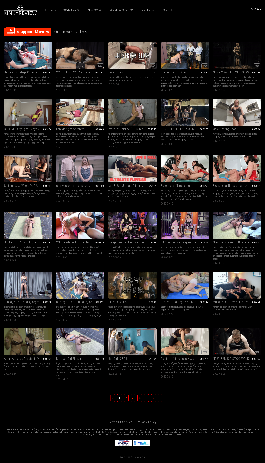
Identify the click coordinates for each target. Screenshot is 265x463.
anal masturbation (63, 250)
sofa (89, 140)
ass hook (99, 193)
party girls (146, 369)
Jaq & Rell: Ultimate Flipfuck (125, 186)
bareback (147, 193)
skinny (224, 77)
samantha (137, 369)
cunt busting (43, 137)
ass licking (89, 247)
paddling (164, 247)
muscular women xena (229, 310)
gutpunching (165, 369)
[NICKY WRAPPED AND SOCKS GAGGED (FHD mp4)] (237, 55)
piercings (140, 310)
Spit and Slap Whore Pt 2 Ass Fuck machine (28, 186)
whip (117, 366)
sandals (136, 366)
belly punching (45, 363)
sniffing (77, 140)
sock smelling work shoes (65, 143)
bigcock (81, 83)
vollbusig (91, 253)
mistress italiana (198, 137)
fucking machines (40, 193)
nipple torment (184, 196)
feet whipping (143, 137)
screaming (129, 137)
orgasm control (9, 247)
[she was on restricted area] (80, 168)
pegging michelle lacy (11, 196)
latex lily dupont (179, 140)
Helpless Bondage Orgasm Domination (28, 72)
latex (181, 134)
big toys (202, 193)
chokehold (17, 137)
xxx (151, 310)
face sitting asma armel (32, 366)
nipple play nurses (184, 199)
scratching (144, 366)
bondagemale (251, 83)
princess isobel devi (27, 196)
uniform (92, 193)
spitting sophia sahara (116, 253)
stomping (35, 137)
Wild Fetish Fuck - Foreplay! (73, 242)
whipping (111, 363)
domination (35, 80)
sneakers (95, 134)
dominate (13, 86)
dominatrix (194, 193)
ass (109, 193)
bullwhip (120, 313)
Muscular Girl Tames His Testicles (234, 302)
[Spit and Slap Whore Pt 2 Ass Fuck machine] (28, 168)
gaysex (245, 366)
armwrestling (26, 137)
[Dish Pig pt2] (132, 55)
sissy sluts (176, 250)
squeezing (216, 310)
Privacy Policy (146, 422)
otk (188, 247)
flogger (135, 137)
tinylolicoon (84, 193)
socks (64, 134)
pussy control (41, 77)
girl (89, 250)
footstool (64, 140)
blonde (58, 190)
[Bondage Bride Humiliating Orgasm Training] (80, 285)
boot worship (148, 247)
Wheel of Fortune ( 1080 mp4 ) (127, 129)
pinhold (18, 140)
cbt (73, 77)
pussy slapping (26, 140)
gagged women (225, 250)
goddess (248, 134)
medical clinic (173, 196)
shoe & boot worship (76, 137)
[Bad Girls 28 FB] (132, 341)
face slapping (113, 250)
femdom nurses (223, 196)
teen (67, 247)
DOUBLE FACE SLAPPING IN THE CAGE (184, 129)
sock (150, 366)
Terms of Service (120, 422)
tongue (82, 247)
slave (84, 80)
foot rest (84, 140)
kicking (135, 77)
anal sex (136, 190)
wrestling (164, 366)
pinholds (181, 369)
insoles (71, 140)
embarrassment (91, 190)
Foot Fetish (148, 10)
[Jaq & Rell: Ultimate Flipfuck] (132, 168)
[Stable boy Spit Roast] (185, 55)
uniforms (81, 190)
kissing (111, 190)
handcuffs (85, 77)
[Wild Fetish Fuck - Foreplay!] (80, 225)
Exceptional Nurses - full (176, 186)
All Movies (95, 10)
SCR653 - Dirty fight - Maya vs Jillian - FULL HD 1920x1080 (28, 129)
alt (113, 196)
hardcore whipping (143, 313)
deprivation (88, 83)
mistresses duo (244, 196)
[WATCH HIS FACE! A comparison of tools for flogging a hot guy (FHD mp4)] (80, 55)
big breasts (188, 307)
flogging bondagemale (64, 86)
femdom (111, 77)
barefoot (59, 77)
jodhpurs (192, 83)
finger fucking (8, 77)
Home (52, 10)
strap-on (30, 193)
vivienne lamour (121, 315)
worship (111, 80)
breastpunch (190, 372)
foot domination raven (125, 369)
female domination (167, 77)
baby (96, 250)
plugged (215, 259)
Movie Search (72, 10)
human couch (96, 140)
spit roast (200, 83)
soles (128, 134)
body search (60, 196)
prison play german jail (74, 196)
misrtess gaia (191, 140)
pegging (133, 193)
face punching (9, 366)
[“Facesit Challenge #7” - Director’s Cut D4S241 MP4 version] (185, 285)
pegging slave (130, 253)
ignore (89, 134)
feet (140, 77)
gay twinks (255, 80)
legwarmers (8, 143)
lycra (13, 140)
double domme (202, 196)
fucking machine (245, 253)
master (97, 80)
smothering (165, 193)
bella (169, 310)
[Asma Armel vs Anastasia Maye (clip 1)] (28, 341)
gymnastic (37, 143)
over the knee (181, 247)
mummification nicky (236, 86)
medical (164, 196)
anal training (197, 80)
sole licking (88, 137)
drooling (89, 363)
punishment (112, 137)
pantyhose (43, 80)
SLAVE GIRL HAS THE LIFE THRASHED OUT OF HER (132, 302)
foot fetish (22, 77)
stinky (58, 140)
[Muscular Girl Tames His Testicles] (237, 285)
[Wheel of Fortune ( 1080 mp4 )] (132, 112)
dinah (163, 199)
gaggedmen (97, 83)
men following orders (220, 134)
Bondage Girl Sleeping (69, 358)
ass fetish (164, 307)
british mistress (138, 250)
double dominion (175, 86)
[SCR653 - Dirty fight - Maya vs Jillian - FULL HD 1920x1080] (28, 112)
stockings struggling (25, 86)
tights (77, 193)
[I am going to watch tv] (80, 112)
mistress (186, 134)
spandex (7, 140)
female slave (128, 313)
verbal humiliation (145, 363)
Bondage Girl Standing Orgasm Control (28, 302)
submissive (15, 80)
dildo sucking (175, 190)
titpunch (44, 143)
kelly (110, 369)
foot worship (248, 307)
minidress (173, 369)
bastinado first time (122, 140)
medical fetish (199, 190)
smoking (232, 134)
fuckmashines (241, 369)
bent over (128, 250)
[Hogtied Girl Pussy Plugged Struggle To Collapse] (28, 225)
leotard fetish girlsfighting (23, 143)
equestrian (185, 83)
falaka (122, 137)
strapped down (150, 250)
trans (149, 190)
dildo (220, 366)
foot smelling (71, 134)
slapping (7, 83)
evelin (115, 369)
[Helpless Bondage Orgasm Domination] (28, 55)
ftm (116, 196)
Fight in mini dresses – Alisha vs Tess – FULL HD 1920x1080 (185, 358)
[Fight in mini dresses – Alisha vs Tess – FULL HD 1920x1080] (185, 341)
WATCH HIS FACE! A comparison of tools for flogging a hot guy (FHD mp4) (80, 72)
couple (139, 193)
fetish (110, 134)
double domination (176, 193)
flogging (247, 80)
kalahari (174, 199)
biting (121, 310)
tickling (225, 80)
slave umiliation (167, 140)
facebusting (170, 134)
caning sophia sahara (185, 253)
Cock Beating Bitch (224, 129)
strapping (25, 190)
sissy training (166, 250)
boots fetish (172, 83)
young (64, 247)
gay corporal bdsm (71, 83)
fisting (240, 366)
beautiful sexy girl (121, 143)
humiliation (31, 77)
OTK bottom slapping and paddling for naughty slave (185, 242)
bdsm (16, 77)
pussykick (36, 140)
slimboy (243, 83)
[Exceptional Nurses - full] (185, 168)
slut (178, 83)
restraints (60, 83)
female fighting (9, 134)
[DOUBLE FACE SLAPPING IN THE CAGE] (185, 112)
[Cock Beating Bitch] (237, 112)
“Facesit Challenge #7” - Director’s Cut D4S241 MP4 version (185, 302)
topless (14, 363)
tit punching (18, 366)
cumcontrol (231, 369)
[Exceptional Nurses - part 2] (237, 168)
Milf (165, 10)
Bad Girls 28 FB (117, 358)
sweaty (58, 137)
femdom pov (240, 134)
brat (116, 310)
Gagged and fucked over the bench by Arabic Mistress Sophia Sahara (132, 242)
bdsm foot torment (135, 143)
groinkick (172, 372)
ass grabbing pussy (70, 253)
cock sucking (8, 193)
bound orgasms (16, 83)
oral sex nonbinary (124, 196)
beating (183, 190)
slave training (25, 80)
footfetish (216, 83)
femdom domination (184, 137)
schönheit (98, 253)
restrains (225, 86)
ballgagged (123, 247)
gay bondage (69, 80)
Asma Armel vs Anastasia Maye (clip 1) (28, 358)
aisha (168, 199)
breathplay (112, 313)
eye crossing (41, 83)
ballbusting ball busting (123, 80)
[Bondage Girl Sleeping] (80, 341)
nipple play (128, 190)
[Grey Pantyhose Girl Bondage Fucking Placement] (237, 225)
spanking (78, 77)
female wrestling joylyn (180, 310)
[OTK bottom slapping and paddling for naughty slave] (185, 225)
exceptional (234, 196)
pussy (114, 193)
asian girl (33, 83)
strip (63, 190)
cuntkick (198, 372)
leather (58, 134)
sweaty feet (81, 134)
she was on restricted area (73, 186)
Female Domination (121, 10)
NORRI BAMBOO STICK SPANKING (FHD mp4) (237, 358)
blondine (59, 253)
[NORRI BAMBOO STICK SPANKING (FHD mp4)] (237, 341)
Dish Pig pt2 (115, 72)
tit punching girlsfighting (193, 369)
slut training (180, 80)
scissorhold (8, 137)
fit (143, 193)
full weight (97, 137)
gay (88, 80)
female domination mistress (240, 137)
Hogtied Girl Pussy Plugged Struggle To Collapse (28, 242)
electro (92, 80)
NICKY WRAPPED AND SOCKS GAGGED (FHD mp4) (237, 72)
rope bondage (37, 247)
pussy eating (119, 190)
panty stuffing (15, 256)
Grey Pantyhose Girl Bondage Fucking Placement (237, 242)
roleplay (147, 310)
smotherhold (45, 140)
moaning (26, 83)
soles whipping (135, 140)
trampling (134, 363)
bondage (126, 307)
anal (99, 190)
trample (130, 366)
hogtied (13, 253)
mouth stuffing (35, 250)
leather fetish (225, 137)
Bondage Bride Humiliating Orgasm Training (80, 302)
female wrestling (30, 134)
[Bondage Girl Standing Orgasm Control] (28, 285)
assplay (252, 366)
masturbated (82, 253)
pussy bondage (24, 315)
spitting (188, 80)
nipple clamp (35, 315)
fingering (66, 193)
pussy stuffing (235, 256)
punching (180, 307)
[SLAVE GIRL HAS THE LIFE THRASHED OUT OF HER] (132, 285)
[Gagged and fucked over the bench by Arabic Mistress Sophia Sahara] (132, 225)
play (93, 250)
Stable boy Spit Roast (174, 72)
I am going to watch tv (70, 129)
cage (176, 134)
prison (72, 193)
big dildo (193, 196)
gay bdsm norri (251, 369)
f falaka (145, 140)
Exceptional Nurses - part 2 (230, 186)
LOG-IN (257, 9)
